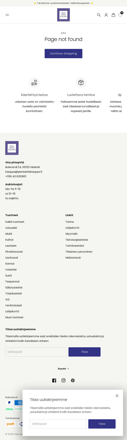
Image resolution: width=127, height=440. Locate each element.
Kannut (10, 264)
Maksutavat (73, 258)
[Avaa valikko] (7, 15)
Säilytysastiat (13, 287)
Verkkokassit (13, 305)
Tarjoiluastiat (13, 293)
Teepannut (12, 281)
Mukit (8, 234)
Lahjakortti (12, 311)
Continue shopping (63, 53)
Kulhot (9, 240)
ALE (7, 299)
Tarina (69, 222)
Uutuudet (11, 228)
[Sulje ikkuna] (117, 395)
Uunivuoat (11, 258)
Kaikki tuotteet (14, 222)
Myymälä (71, 234)
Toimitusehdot (74, 246)
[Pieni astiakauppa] (63, 14)
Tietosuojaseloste (76, 240)
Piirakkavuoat (14, 252)
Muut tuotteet (14, 317)
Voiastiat (11, 269)
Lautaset (11, 246)
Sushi (8, 275)
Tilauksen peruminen (78, 252)
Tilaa (102, 424)
